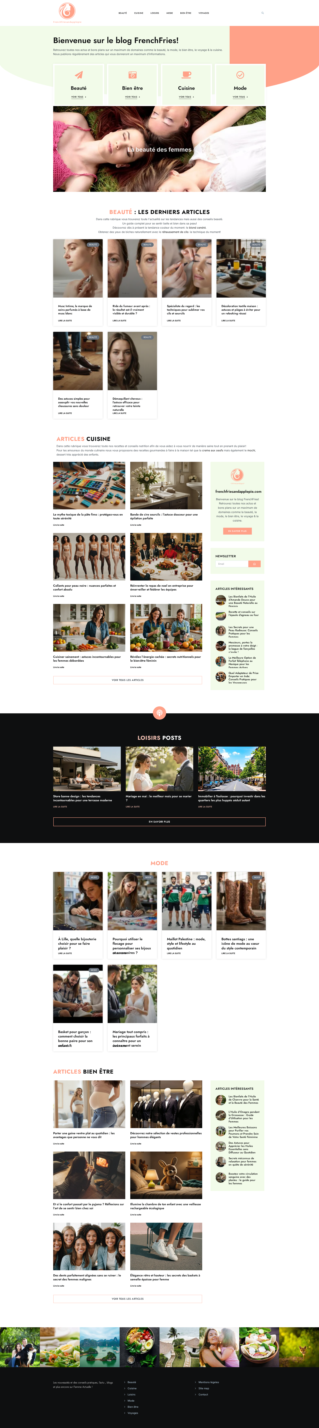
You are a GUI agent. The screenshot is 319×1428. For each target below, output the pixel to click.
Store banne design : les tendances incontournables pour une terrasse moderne (82, 798)
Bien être (185, 13)
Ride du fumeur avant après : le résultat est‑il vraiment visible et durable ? (131, 309)
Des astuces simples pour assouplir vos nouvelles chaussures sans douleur (74, 402)
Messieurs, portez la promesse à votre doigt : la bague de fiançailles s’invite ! (243, 647)
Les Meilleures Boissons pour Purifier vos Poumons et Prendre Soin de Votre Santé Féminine (244, 1132)
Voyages (204, 13)
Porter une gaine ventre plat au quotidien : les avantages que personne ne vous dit (84, 1135)
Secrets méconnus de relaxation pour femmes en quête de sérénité (242, 1161)
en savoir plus (237, 531)
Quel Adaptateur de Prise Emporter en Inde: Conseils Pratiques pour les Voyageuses (244, 678)
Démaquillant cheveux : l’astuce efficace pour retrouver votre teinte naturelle (127, 404)
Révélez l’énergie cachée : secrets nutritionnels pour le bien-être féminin (165, 659)
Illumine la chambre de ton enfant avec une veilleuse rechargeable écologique (165, 1206)
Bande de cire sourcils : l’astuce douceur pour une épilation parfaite (164, 516)
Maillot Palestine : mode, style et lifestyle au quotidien (186, 944)
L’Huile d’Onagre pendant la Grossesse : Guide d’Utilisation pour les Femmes (244, 1116)
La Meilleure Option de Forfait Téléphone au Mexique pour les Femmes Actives (242, 662)
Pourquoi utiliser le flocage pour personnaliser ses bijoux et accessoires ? (132, 946)
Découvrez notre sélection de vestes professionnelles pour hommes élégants (166, 1135)
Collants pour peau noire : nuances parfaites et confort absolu (84, 588)
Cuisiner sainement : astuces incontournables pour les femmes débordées (87, 659)
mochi (251, 450)
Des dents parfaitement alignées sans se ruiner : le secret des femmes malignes (87, 1277)
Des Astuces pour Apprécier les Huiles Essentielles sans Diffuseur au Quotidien (242, 1147)
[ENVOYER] (254, 564)
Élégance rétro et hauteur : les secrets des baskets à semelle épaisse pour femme (165, 1277)
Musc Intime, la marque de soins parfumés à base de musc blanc (75, 309)
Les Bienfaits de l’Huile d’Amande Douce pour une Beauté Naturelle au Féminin (243, 601)
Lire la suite (65, 320)
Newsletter (225, 556)
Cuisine (138, 13)
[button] (263, 13)
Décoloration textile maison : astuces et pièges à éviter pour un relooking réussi (240, 309)
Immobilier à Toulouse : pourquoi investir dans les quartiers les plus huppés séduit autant (231, 798)
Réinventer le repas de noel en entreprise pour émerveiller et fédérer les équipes (161, 588)
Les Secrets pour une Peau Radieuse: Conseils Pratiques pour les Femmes (243, 632)
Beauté (123, 13)
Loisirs (155, 13)
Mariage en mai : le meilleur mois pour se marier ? (159, 798)
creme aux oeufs (212, 450)
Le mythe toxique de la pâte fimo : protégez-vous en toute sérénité (88, 516)
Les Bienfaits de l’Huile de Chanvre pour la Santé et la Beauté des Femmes (244, 1100)
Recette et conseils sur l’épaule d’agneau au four (244, 613)
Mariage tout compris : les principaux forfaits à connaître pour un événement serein (131, 1038)
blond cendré (197, 227)
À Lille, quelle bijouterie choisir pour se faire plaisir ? (77, 944)
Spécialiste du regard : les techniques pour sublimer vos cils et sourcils (186, 309)
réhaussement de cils (175, 232)
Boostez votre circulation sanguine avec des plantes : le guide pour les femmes (243, 1178)
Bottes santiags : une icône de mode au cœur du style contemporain (240, 944)
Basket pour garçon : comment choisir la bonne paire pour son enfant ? (75, 1038)
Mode (169, 13)
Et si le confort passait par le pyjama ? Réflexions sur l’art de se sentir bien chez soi (88, 1206)
